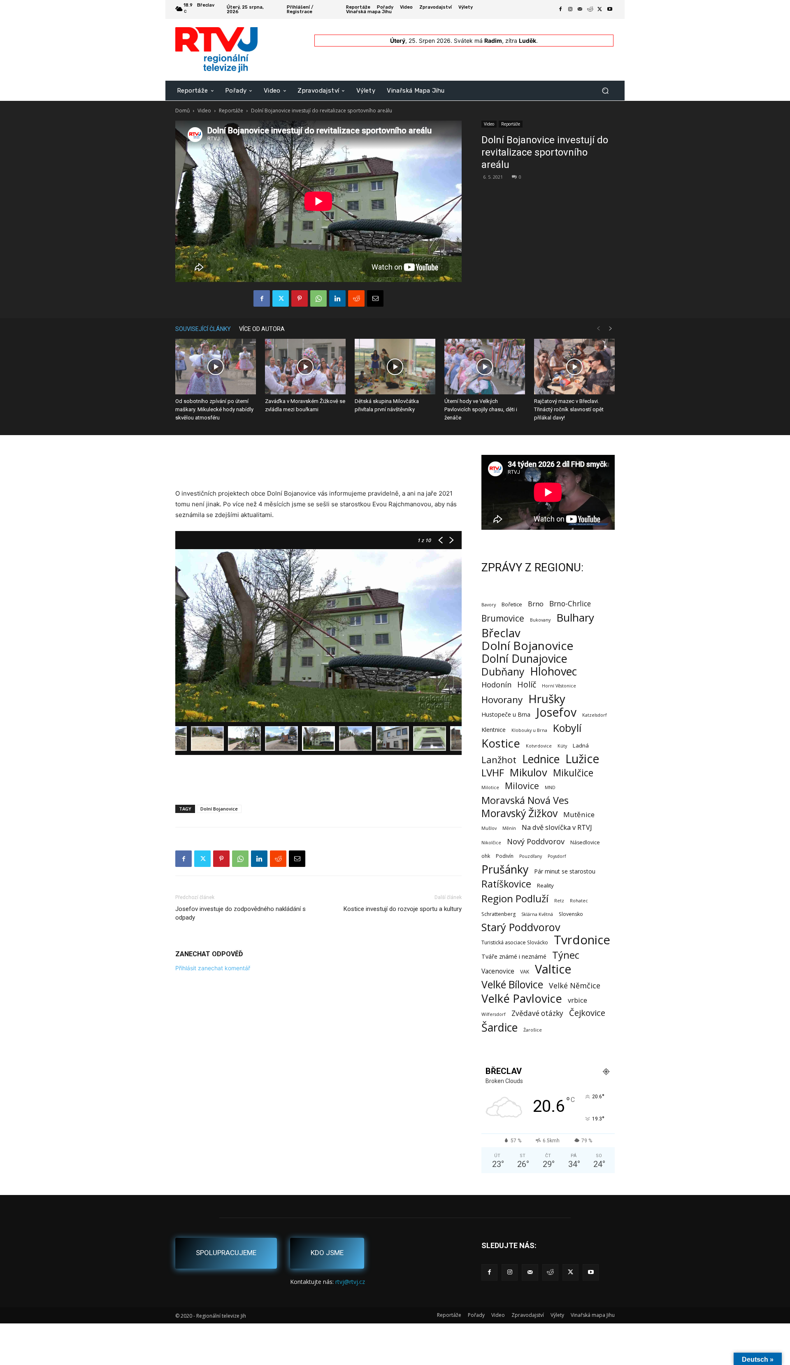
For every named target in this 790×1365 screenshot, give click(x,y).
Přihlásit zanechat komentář (212, 967)
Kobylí (567, 728)
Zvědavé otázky (537, 1013)
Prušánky (504, 869)
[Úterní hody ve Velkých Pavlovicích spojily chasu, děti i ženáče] (484, 366)
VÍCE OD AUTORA (262, 329)
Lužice (582, 759)
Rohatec (579, 901)
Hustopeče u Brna (505, 714)
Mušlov (489, 828)
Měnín (509, 828)
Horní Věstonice (559, 686)
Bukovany (540, 620)
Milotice (490, 787)
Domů (182, 110)
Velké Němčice (574, 985)
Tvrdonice (582, 940)
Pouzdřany (530, 856)
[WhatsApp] (318, 298)
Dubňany (502, 671)
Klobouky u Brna (529, 730)
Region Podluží (514, 898)
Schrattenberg (498, 914)
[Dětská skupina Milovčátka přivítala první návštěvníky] (395, 366)
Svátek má (478, 40)
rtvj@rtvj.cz (350, 1282)
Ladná (581, 745)
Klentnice (493, 730)
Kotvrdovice (539, 746)
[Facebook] (560, 9)
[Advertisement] (318, 467)
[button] (605, 90)
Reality (545, 885)
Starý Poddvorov (520, 927)
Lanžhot (498, 759)
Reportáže (231, 110)
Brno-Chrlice (570, 603)
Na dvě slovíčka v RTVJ (557, 827)
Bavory (488, 605)
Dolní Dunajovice (524, 658)
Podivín (505, 856)
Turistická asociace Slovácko (514, 942)
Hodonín (496, 684)
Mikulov (528, 772)
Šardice (499, 1027)
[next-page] (610, 329)
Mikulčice (573, 773)
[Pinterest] (299, 298)
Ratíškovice (506, 884)
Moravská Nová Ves (525, 800)
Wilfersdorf (493, 1014)
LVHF (492, 772)
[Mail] (580, 9)
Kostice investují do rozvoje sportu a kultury (403, 909)
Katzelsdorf (594, 715)
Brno (536, 603)
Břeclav (500, 633)
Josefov (556, 712)
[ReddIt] (356, 298)
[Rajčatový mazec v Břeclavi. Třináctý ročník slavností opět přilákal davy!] (574, 366)
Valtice (553, 969)
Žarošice (532, 1030)
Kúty (562, 746)
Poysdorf (557, 856)
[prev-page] (598, 329)
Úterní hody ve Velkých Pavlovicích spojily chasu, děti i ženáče (480, 409)
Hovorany (502, 699)
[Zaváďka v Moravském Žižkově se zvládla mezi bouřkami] (305, 366)
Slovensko (571, 914)
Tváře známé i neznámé (513, 956)
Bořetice (512, 604)
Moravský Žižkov (519, 813)
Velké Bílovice (512, 984)
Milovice (522, 785)
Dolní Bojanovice (219, 809)
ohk (485, 856)
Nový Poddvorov (536, 841)
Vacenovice (497, 971)
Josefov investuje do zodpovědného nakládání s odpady (240, 913)
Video (204, 110)
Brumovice (502, 618)
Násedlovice (585, 842)
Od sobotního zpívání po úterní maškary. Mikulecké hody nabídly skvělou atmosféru (214, 409)
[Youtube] (610, 9)
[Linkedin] (337, 298)
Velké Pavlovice (521, 998)
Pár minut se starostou (564, 871)
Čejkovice (587, 1013)
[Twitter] (600, 9)
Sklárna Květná (537, 914)
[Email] (375, 298)
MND (550, 787)
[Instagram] (570, 9)
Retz (559, 901)
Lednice (541, 759)
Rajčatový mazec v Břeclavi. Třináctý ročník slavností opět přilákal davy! (569, 409)
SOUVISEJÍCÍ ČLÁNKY (203, 329)
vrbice (577, 1000)
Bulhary (575, 617)
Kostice (500, 743)
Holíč (526, 684)
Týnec (565, 955)
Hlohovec (553, 671)
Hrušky (546, 698)
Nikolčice (491, 843)
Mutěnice (579, 814)
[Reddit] (590, 9)
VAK (524, 971)
